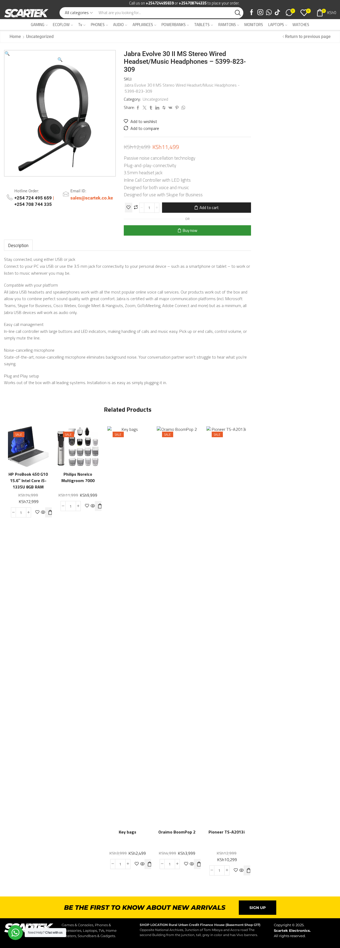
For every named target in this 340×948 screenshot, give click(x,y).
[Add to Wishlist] (128, 207)
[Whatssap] (269, 12)
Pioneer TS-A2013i (227, 832)
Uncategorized (40, 36)
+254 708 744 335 (33, 204)
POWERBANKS (174, 25)
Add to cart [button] (17, 451)
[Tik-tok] (277, 12)
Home (15, 36)
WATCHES (300, 25)
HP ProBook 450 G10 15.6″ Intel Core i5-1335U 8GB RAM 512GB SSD (28, 483)
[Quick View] (39, 440)
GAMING (37, 25)
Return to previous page (308, 36)
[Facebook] (251, 12)
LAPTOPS (276, 25)
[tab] (18, 245)
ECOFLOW (61, 25)
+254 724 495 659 (33, 198)
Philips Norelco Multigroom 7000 (78, 477)
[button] (7, 53)
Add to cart (209, 208)
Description (18, 245)
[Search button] (237, 12)
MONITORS (253, 25)
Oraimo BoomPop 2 (177, 832)
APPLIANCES (143, 25)
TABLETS (202, 25)
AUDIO (118, 25)
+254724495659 (160, 3)
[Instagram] (260, 12)
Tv (80, 25)
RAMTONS (227, 25)
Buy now (190, 230)
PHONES (98, 25)
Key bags (127, 832)
